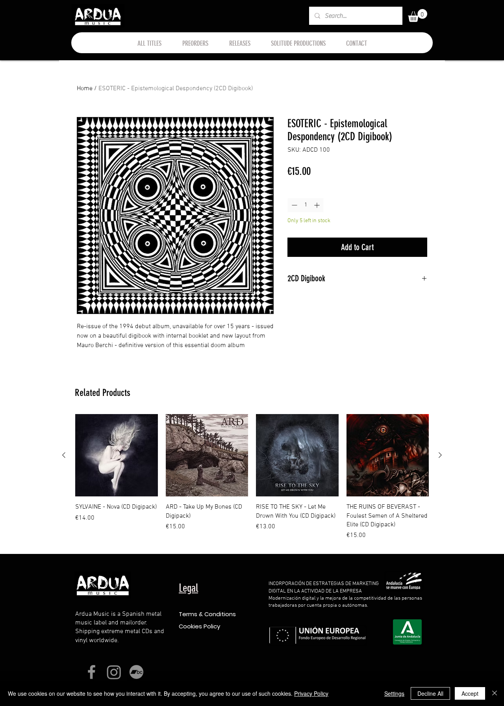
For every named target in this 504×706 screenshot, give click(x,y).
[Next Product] (440, 455)
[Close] (494, 693)
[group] (252, 477)
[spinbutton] (305, 205)
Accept (469, 693)
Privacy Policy (311, 693)
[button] (417, 15)
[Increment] (317, 205)
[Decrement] (293, 205)
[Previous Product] (64, 455)
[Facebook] (91, 672)
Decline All (430, 693)
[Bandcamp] (136, 672)
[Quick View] (116, 455)
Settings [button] (394, 693)
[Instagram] (114, 672)
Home (85, 89)
